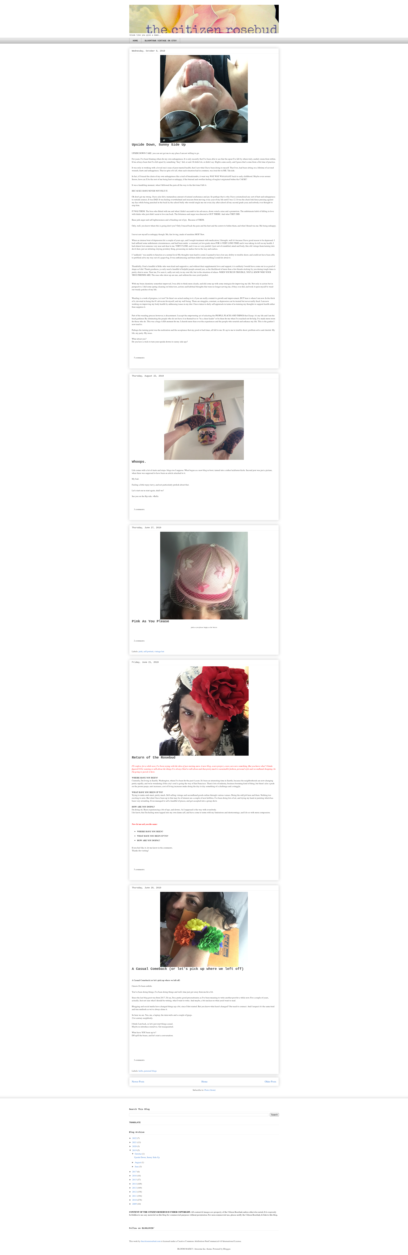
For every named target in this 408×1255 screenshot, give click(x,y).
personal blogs (150, 1070)
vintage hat (159, 651)
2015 (134, 1179)
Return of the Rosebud (153, 758)
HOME (135, 40)
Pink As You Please (150, 621)
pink (141, 651)
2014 (134, 1183)
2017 (134, 1171)
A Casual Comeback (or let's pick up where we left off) (188, 969)
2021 (134, 1142)
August (138, 1162)
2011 (134, 1195)
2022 (134, 1138)
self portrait (148, 651)
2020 (134, 1146)
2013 (134, 1187)
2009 (134, 1203)
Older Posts (270, 1081)
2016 (134, 1175)
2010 (134, 1199)
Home (204, 1081)
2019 (134, 1150)
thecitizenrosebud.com (150, 1241)
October (138, 1153)
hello (141, 1070)
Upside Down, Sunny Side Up (159, 145)
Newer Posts (138, 1081)
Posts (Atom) (209, 1089)
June (137, 1166)
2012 (134, 1191)
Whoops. (139, 462)
